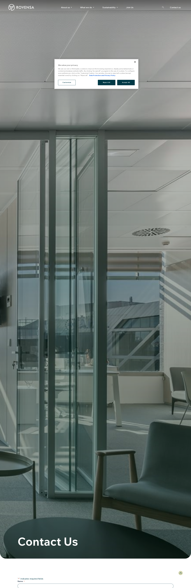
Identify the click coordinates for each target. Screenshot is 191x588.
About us (65, 7)
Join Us (129, 7)
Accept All (126, 82)
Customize (66, 82)
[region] (96, 74)
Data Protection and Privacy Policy (102, 75)
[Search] (163, 7)
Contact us (175, 7)
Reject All (106, 82)
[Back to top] (181, 573)
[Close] (135, 62)
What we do (86, 7)
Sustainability (109, 7)
